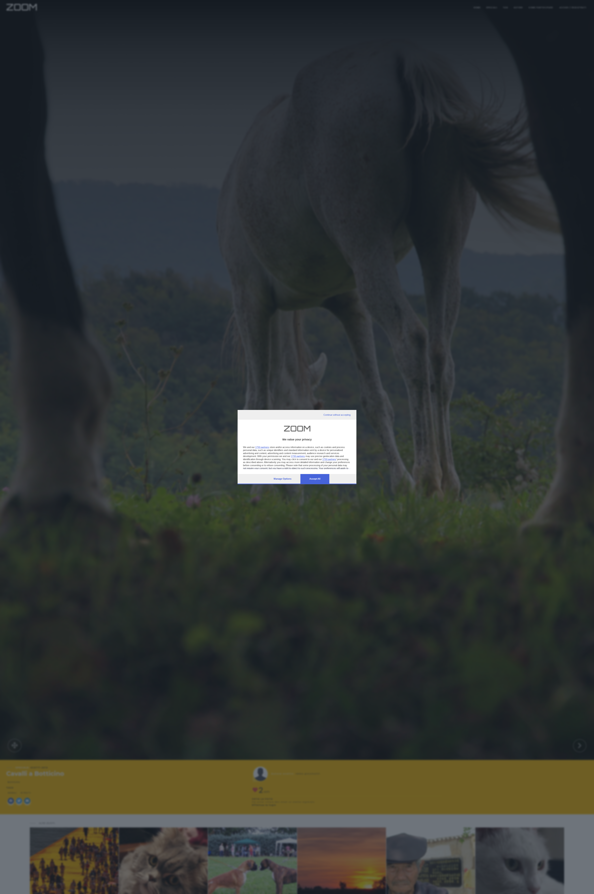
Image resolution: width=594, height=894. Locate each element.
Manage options (282, 478)
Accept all (314, 478)
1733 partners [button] (262, 447)
